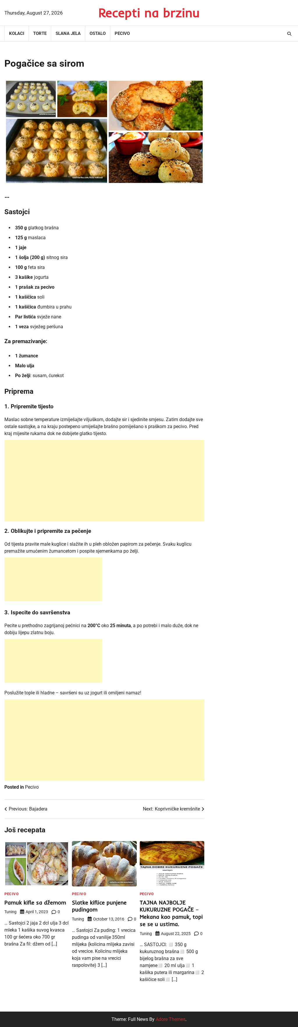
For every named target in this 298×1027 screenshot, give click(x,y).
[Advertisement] (104, 481)
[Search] (289, 33)
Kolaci (16, 33)
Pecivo (122, 33)
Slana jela (68, 33)
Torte (40, 33)
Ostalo (98, 33)
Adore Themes (170, 1019)
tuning (10, 911)
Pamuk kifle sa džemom (35, 902)
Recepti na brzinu (149, 12)
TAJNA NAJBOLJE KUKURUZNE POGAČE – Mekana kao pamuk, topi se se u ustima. (171, 913)
